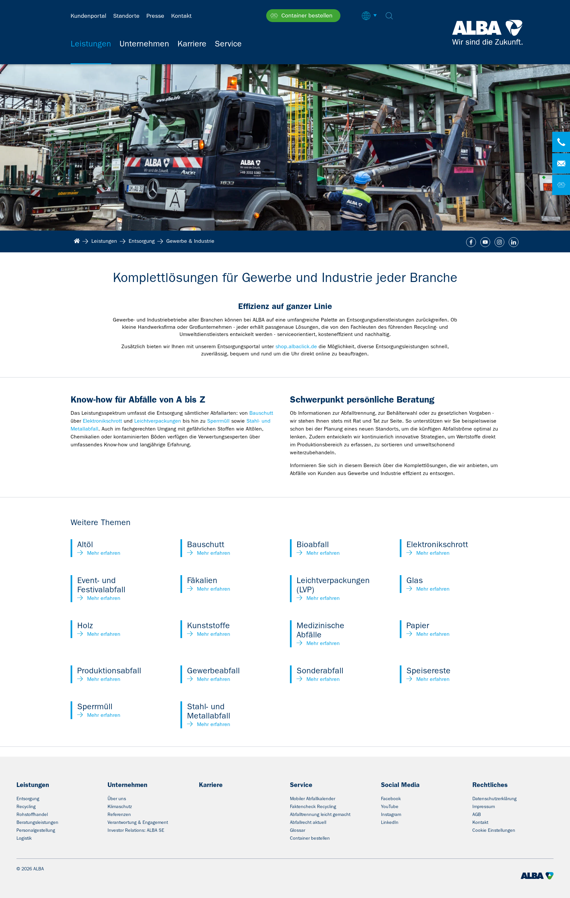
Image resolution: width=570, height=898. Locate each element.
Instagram (391, 814)
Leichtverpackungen (157, 421)
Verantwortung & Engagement (138, 822)
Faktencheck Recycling (313, 806)
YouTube (389, 806)
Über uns (117, 798)
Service (301, 785)
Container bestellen (310, 838)
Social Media (400, 785)
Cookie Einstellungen (493, 830)
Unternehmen (127, 785)
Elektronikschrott (102, 421)
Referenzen (119, 814)
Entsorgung (27, 798)
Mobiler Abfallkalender (312, 798)
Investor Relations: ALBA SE (136, 830)
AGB (476, 814)
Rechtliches (490, 785)
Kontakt (480, 822)
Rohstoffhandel (32, 814)
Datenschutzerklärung (494, 798)
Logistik (24, 838)
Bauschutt (261, 413)
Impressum (483, 806)
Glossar (297, 830)
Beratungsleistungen (37, 822)
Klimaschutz (120, 806)
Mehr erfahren (103, 553)
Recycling (26, 806)
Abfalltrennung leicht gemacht (320, 814)
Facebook (391, 798)
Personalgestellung (35, 830)
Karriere (211, 785)
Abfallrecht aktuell (308, 822)
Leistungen (32, 785)
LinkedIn (389, 822)
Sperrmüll (218, 421)
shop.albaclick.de (296, 346)
